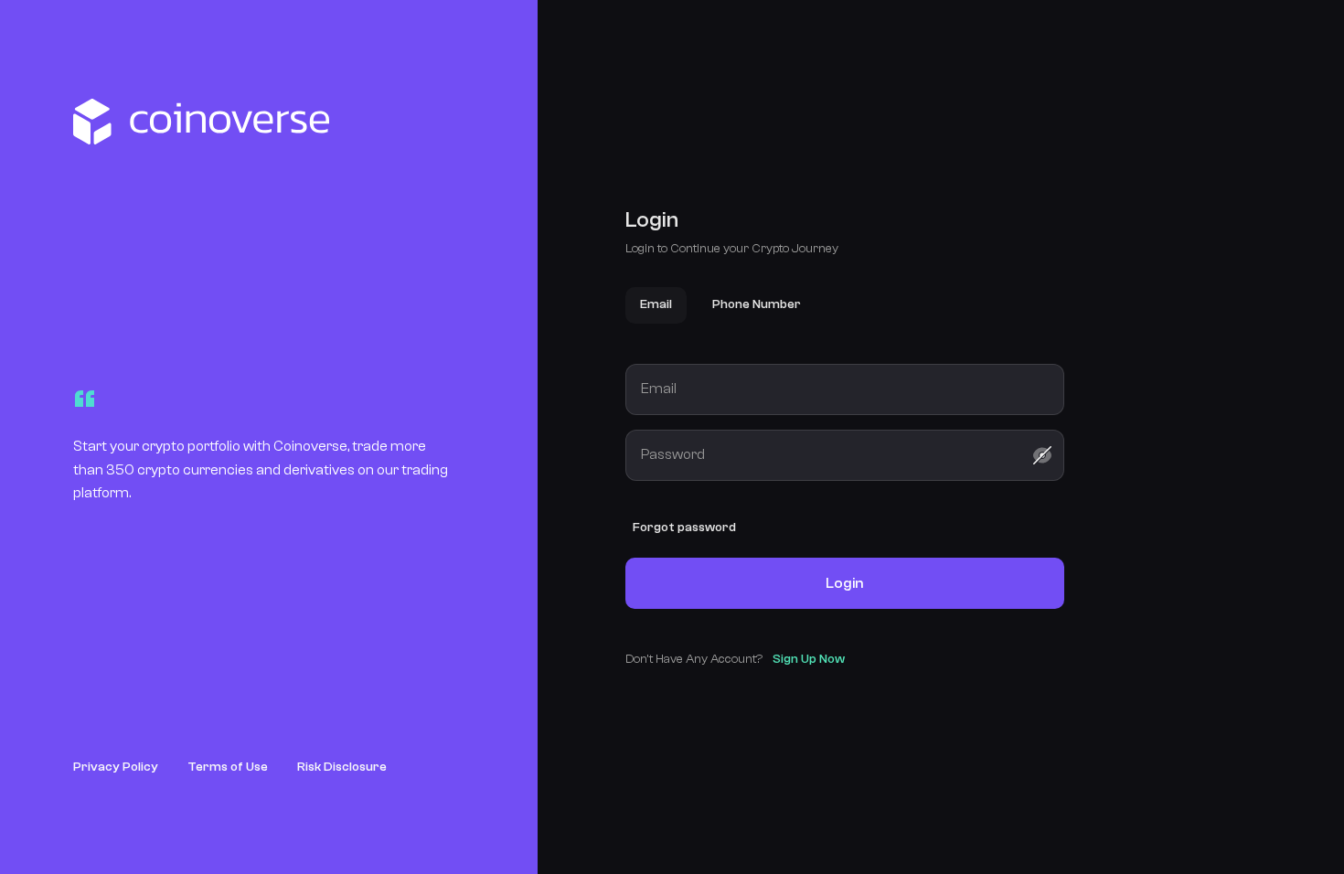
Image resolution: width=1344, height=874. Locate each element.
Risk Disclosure (342, 767)
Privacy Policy (115, 767)
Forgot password (684, 527)
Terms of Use (227, 767)
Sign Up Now (809, 659)
